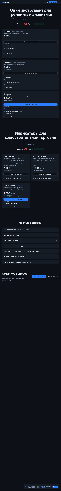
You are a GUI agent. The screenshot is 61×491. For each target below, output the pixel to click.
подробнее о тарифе (19, 31)
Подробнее (44, 487)
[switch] (25, 24)
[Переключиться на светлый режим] (42, 2)
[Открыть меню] (58, 2)
